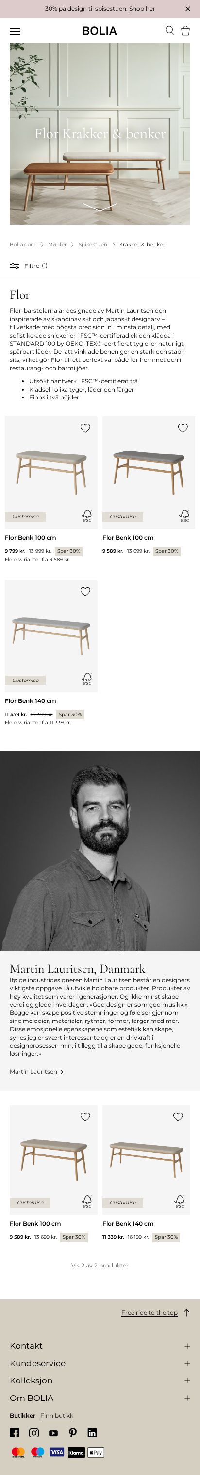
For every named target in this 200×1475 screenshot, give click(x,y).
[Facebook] (14, 1432)
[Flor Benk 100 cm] (51, 489)
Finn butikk (56, 1415)
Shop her (142, 8)
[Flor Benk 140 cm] (51, 653)
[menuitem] (16, 31)
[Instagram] (34, 1432)
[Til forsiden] (100, 30)
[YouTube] (53, 1433)
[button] (16, 266)
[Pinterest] (73, 1432)
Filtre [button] (31, 265)
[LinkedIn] (92, 1432)
